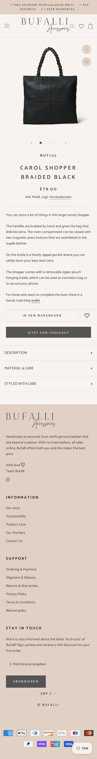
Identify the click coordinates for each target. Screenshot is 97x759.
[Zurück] (31, 143)
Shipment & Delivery (21, 577)
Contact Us (14, 541)
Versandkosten (60, 197)
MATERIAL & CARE (19, 368)
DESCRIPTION (15, 353)
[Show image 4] (56, 143)
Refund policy (16, 610)
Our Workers (15, 533)
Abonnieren (26, 681)
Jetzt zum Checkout (48, 332)
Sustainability (16, 516)
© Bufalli (48, 705)
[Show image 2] (46, 143)
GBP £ (46, 693)
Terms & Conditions (20, 602)
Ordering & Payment (21, 569)
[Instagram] (7, 480)
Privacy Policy (16, 594)
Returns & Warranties (22, 586)
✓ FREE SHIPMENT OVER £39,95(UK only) (42, 5)
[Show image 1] (41, 143)
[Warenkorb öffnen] (90, 25)
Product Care (16, 524)
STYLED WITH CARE (20, 384)
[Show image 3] (51, 143)
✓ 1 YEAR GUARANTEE (58, 9)
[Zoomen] (86, 49)
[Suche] (72, 26)
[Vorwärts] (65, 143)
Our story (13, 508)
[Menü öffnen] (6, 26)
